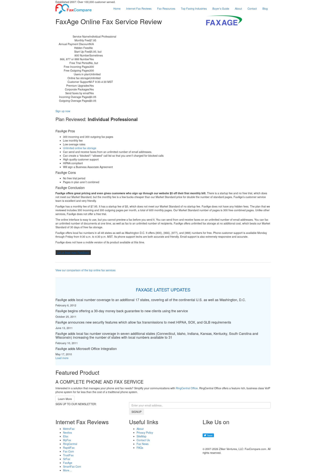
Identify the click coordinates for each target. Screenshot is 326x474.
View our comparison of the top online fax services (85, 270)
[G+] (207, 442)
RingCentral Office (187, 388)
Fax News (142, 444)
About (238, 8)
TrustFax (68, 455)
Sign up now (62, 111)
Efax (65, 436)
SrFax (66, 459)
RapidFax (69, 447)
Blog (265, 8)
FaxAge (67, 463)
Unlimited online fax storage (79, 148)
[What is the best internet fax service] (73, 8)
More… (67, 470)
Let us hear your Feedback (73, 252)
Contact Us (143, 440)
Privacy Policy (145, 432)
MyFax (67, 440)
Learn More (65, 399)
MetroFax (69, 429)
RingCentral (70, 444)
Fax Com (68, 451)
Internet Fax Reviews (138, 8)
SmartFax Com (72, 466)
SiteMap (141, 436)
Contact (252, 8)
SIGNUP (136, 412)
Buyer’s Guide (220, 8)
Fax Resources (166, 8)
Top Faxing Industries (194, 8)
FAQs (140, 447)
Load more (61, 358)
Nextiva (67, 432)
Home (117, 8)
